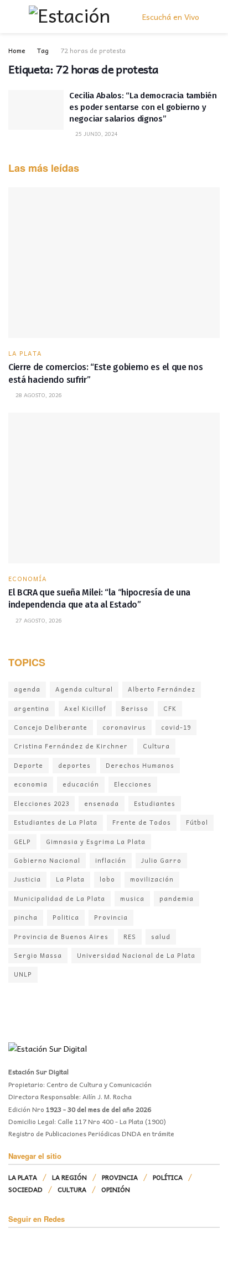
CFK (170, 708)
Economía (27, 579)
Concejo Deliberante (50, 727)
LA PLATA (25, 353)
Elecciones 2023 (41, 803)
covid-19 (176, 727)
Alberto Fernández (161, 689)
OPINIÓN (115, 1189)
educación (81, 784)
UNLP (23, 974)
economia (31, 784)
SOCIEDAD (25, 1189)
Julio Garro (161, 860)
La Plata (70, 879)
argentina (31, 708)
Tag (43, 50)
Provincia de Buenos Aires (61, 936)
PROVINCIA (120, 1177)
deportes (74, 765)
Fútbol (197, 822)
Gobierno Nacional (47, 860)
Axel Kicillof (85, 708)
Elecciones (133, 784)
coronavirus (124, 727)
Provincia (111, 917)
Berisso (134, 708)
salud (160, 936)
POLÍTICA (168, 1177)
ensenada (101, 803)
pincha (26, 917)
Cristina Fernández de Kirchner (71, 746)
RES (129, 936)
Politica (66, 917)
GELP (22, 841)
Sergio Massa (38, 955)
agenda (27, 689)
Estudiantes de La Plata (55, 822)
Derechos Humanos (140, 765)
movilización (152, 879)
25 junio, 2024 (96, 133)
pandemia (176, 898)
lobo (107, 879)
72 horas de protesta (93, 50)
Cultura (156, 746)
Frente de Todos (141, 822)
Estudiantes (154, 803)
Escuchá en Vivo (169, 16)
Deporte (28, 765)
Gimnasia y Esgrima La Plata (96, 841)
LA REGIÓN (69, 1177)
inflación (110, 860)
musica (132, 898)
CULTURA (72, 1189)
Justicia (27, 879)
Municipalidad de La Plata (59, 898)
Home (16, 50)
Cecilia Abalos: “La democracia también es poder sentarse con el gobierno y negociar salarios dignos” (143, 107)
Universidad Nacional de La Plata (136, 955)
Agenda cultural (84, 689)
